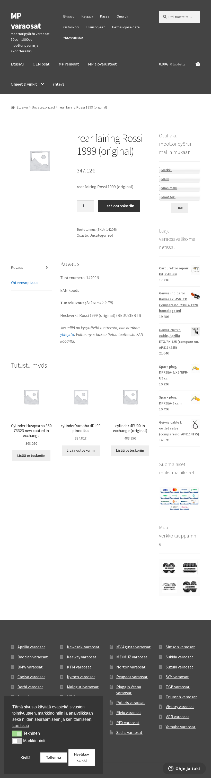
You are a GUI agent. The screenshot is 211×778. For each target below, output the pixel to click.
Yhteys (58, 84)
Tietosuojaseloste (126, 27)
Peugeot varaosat (132, 676)
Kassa (104, 16)
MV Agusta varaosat (133, 646)
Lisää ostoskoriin (118, 205)
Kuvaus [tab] (17, 267)
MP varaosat (26, 21)
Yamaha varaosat (181, 726)
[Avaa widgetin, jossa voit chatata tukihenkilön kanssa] (184, 769)
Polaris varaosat (130, 702)
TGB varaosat (178, 686)
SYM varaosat (177, 676)
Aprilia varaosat (31, 646)
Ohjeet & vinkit (24, 84)
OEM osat (41, 64)
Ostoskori (71, 27)
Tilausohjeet (95, 27)
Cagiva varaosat (31, 676)
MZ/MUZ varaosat (131, 656)
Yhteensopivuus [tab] (24, 282)
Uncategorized (43, 107)
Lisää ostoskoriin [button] (31, 455)
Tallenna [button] (53, 757)
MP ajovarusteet (102, 64)
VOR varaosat (177, 716)
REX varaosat (127, 722)
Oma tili (122, 16)
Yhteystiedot (73, 38)
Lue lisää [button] (20, 725)
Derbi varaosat (30, 686)
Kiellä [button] (25, 757)
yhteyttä (67, 334)
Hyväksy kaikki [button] (81, 757)
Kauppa (87, 16)
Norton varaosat (131, 666)
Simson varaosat (180, 646)
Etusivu (68, 16)
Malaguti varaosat (83, 686)
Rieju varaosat (128, 712)
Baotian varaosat (32, 656)
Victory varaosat (180, 706)
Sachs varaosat (129, 732)
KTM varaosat (79, 666)
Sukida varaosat (179, 656)
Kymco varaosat (81, 676)
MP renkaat (69, 64)
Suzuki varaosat (179, 666)
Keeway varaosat (81, 656)
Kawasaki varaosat (83, 646)
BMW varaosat (30, 666)
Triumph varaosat (181, 696)
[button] (17, 733)
